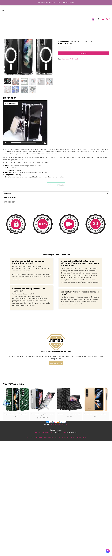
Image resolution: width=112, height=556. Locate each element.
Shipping (7, 193)
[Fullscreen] (45, 143)
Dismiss (71, 2)
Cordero (63, 432)
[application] (25, 122)
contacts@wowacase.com (59, 424)
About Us (29, 437)
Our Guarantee (10, 198)
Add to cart (83, 53)
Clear (63, 59)
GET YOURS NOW (56, 363)
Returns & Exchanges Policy (64, 437)
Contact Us (38, 437)
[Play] (5, 143)
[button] (103, 19)
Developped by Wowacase (44, 432)
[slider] (23, 142)
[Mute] (42, 143)
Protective (75, 59)
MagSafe (69, 59)
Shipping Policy (80, 437)
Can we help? (9, 202)
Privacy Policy (48, 437)
